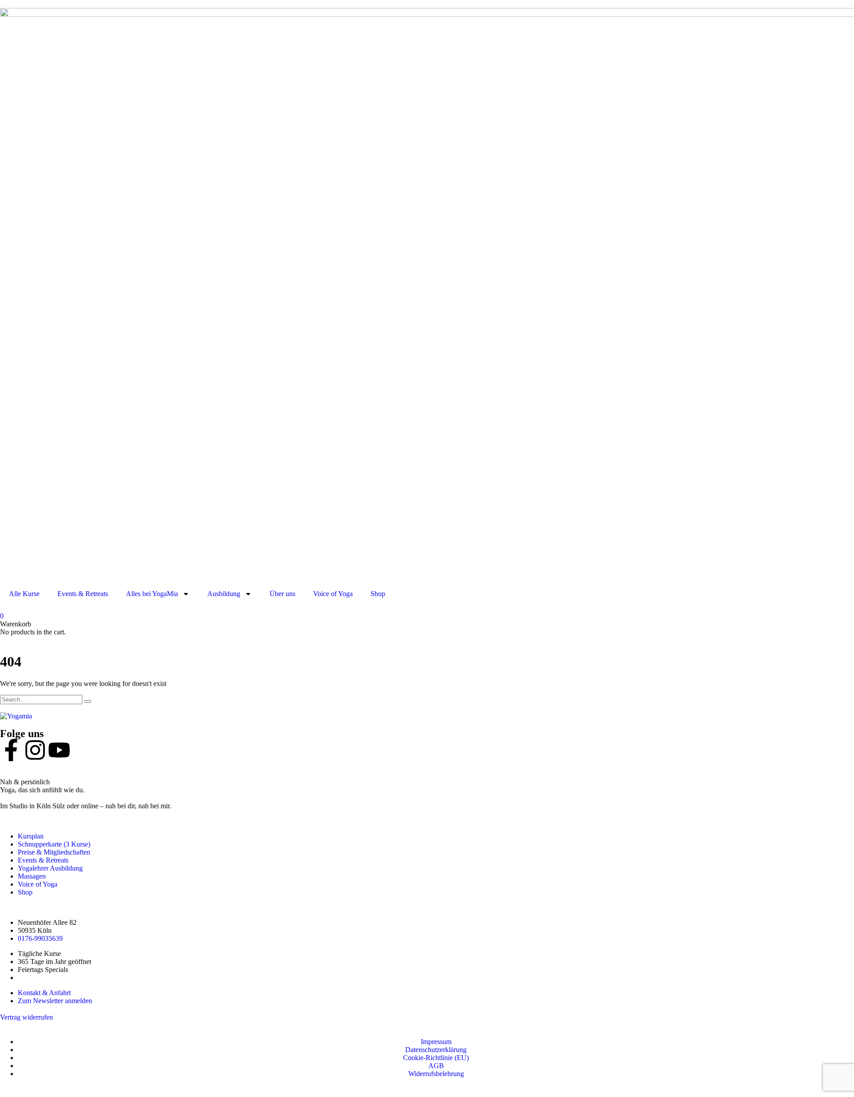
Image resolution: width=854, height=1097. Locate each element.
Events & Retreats (82, 593)
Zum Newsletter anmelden (55, 1000)
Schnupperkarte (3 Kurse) (54, 844)
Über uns (282, 593)
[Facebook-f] (11, 750)
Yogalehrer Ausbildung (50, 868)
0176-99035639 (40, 938)
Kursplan (31, 836)
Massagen (32, 876)
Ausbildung (223, 593)
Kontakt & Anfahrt (44, 992)
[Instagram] (35, 750)
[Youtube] (59, 750)
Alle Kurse (24, 593)
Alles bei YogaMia (152, 593)
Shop (378, 593)
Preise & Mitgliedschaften (54, 852)
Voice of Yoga (333, 593)
